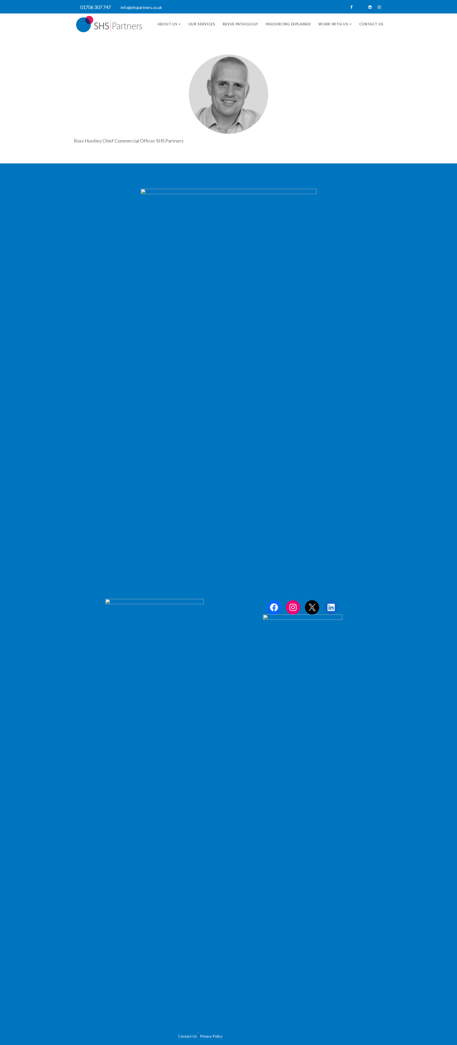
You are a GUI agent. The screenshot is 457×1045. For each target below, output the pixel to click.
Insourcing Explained (288, 24)
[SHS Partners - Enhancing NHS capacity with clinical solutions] (109, 24)
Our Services (201, 24)
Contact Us (371, 24)
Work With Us (333, 24)
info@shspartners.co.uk (141, 7)
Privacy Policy (211, 1036)
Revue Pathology (240, 24)
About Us (168, 24)
